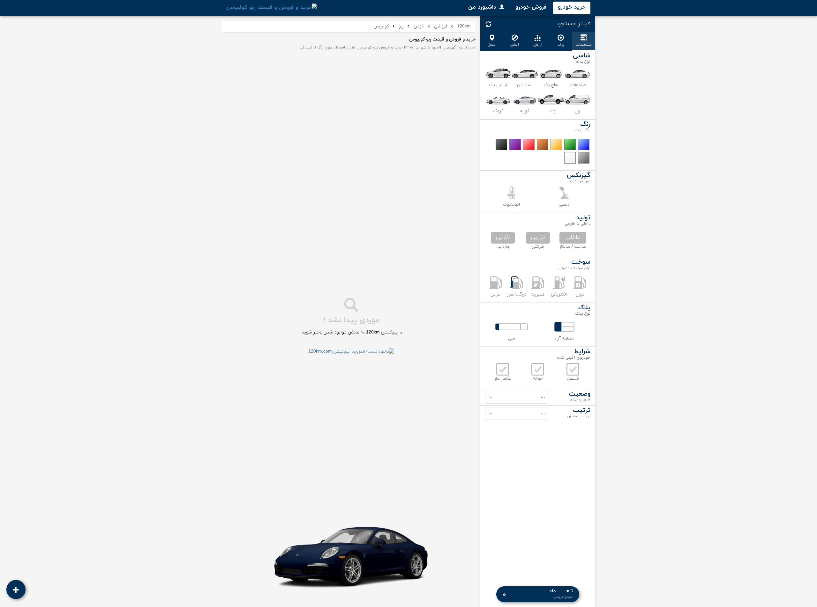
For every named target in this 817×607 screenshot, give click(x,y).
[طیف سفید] (570, 158)
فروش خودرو (530, 7)
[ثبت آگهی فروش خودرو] (16, 589)
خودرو (418, 26)
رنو (401, 26)
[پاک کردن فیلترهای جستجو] (488, 24)
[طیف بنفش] (515, 144)
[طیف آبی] (583, 144)
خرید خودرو (572, 7)
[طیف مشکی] (501, 144)
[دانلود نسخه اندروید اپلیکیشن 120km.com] (351, 351)
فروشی (440, 26)
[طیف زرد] (556, 144)
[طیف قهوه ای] (542, 144)
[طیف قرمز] (529, 144)
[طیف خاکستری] (583, 158)
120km (464, 26)
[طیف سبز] (570, 144)
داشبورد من (482, 7)
